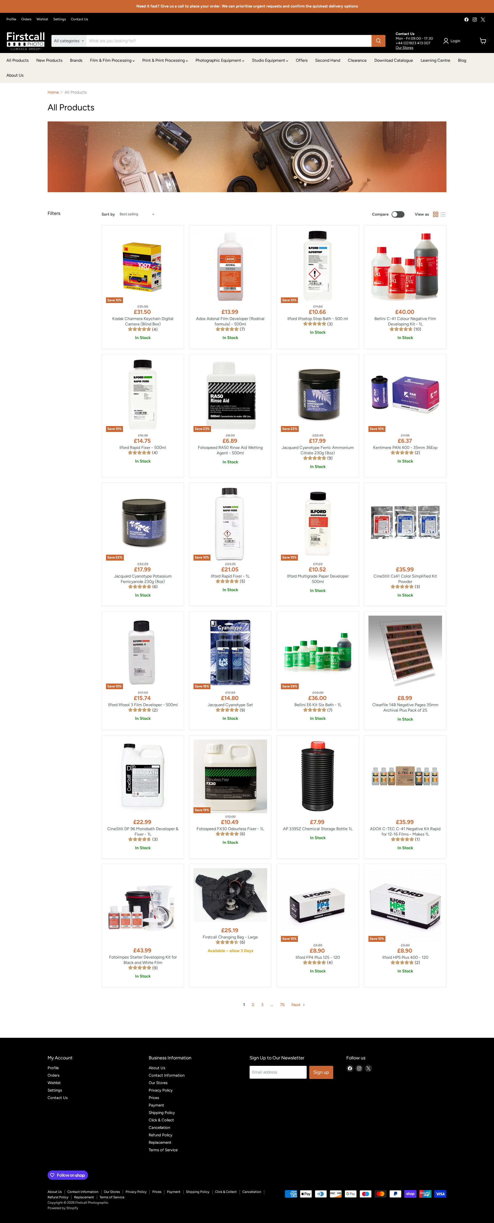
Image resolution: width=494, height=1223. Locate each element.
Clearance (357, 60)
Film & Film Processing (111, 60)
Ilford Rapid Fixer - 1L (230, 576)
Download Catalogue (393, 60)
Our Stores (404, 48)
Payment (156, 1105)
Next (297, 1004)
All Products (17, 60)
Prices (154, 1097)
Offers (301, 60)
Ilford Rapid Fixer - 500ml (142, 447)
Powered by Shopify (63, 1208)
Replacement (160, 1142)
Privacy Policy (161, 1090)
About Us (14, 75)
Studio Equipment (269, 60)
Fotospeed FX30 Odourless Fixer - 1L (230, 828)
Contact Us (79, 19)
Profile (11, 19)
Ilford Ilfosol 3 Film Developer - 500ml (143, 704)
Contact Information (166, 1075)
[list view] (442, 214)
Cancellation (159, 1127)
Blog (462, 60)
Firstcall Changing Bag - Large (230, 937)
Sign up (321, 1072)
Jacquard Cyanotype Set (230, 704)
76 (282, 1004)
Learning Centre (435, 60)
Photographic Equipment (219, 60)
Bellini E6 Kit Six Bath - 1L (317, 704)
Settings (59, 19)
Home (53, 92)
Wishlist (42, 19)
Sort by (108, 214)
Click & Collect (161, 1120)
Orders (26, 19)
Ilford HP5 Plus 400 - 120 (405, 957)
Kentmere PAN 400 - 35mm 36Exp (405, 447)
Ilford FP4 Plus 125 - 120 (318, 957)
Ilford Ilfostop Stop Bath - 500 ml (317, 318)
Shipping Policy (162, 1112)
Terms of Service (163, 1150)
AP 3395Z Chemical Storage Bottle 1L (317, 828)
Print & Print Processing (164, 60)
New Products (49, 60)
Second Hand (327, 60)
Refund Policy (160, 1135)
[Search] (378, 41)
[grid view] (435, 214)
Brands (76, 60)
